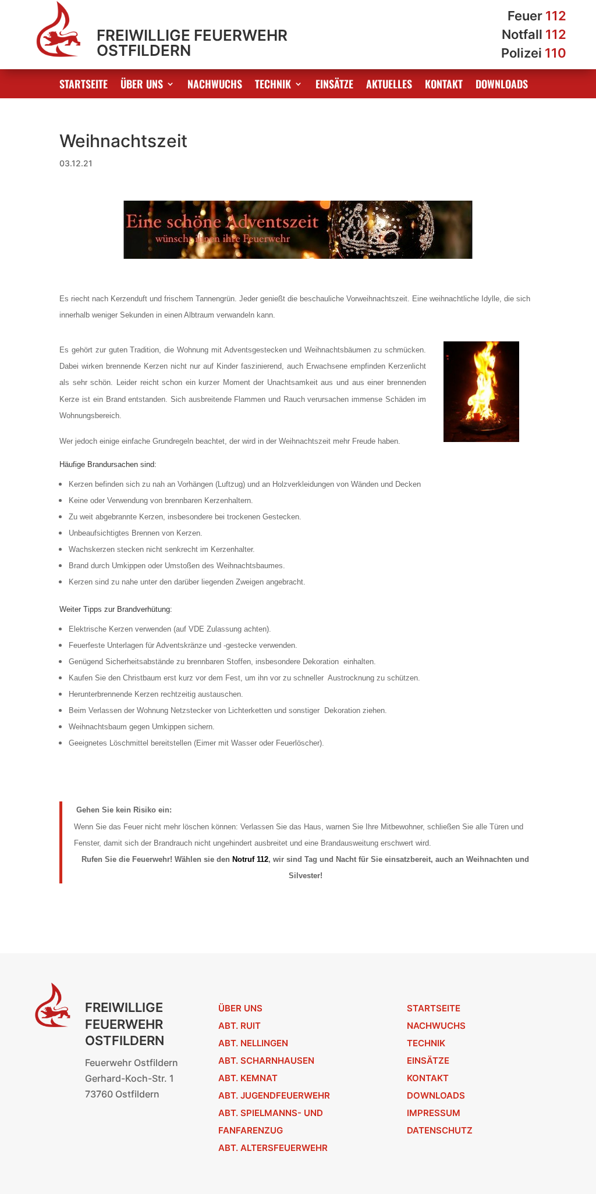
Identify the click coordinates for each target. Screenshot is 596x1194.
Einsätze (334, 85)
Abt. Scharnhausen (266, 1060)
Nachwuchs (214, 85)
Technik (273, 85)
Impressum (433, 1112)
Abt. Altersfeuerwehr (273, 1147)
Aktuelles (389, 85)
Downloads (502, 85)
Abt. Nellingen (253, 1043)
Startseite (83, 85)
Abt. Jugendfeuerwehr (274, 1095)
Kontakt (444, 85)
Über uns (141, 85)
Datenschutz (440, 1130)
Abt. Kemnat (248, 1077)
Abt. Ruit (239, 1025)
